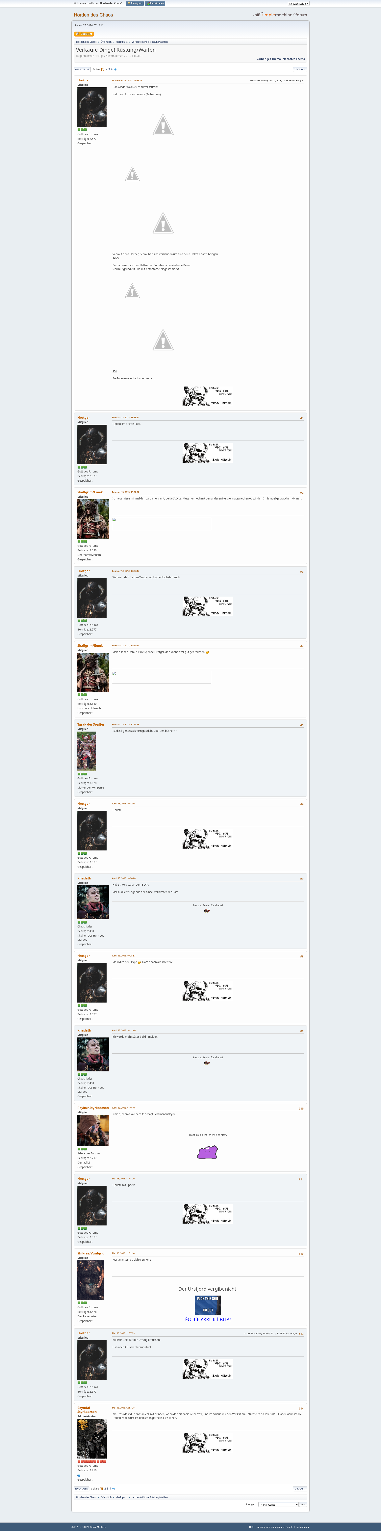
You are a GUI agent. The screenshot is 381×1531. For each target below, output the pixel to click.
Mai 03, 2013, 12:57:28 (123, 1407)
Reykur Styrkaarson (93, 1108)
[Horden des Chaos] (79, 1475)
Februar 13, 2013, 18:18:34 (125, 417)
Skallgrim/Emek (90, 492)
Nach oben (81, 1488)
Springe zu (251, 1504)
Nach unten (82, 69)
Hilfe (251, 1526)
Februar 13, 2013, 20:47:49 (125, 724)
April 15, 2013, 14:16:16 (124, 1107)
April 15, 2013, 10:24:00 (124, 878)
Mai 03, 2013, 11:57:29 (123, 1333)
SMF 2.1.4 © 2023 (80, 1527)
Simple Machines (98, 1527)
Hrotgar (83, 80)
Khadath (84, 878)
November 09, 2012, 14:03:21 (127, 80)
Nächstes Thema (294, 59)
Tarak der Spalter (90, 724)
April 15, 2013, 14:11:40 (124, 1030)
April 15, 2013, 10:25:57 (124, 955)
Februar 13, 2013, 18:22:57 (125, 492)
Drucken (300, 69)
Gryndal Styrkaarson (87, 1410)
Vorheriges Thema (269, 59)
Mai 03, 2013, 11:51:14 (123, 1253)
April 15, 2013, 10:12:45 (124, 803)
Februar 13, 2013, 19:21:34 (125, 645)
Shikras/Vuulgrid (90, 1253)
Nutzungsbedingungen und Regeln (275, 1526)
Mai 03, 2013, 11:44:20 (123, 1178)
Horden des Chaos (93, 14)
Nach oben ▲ (303, 1526)
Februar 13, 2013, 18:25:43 (125, 570)
